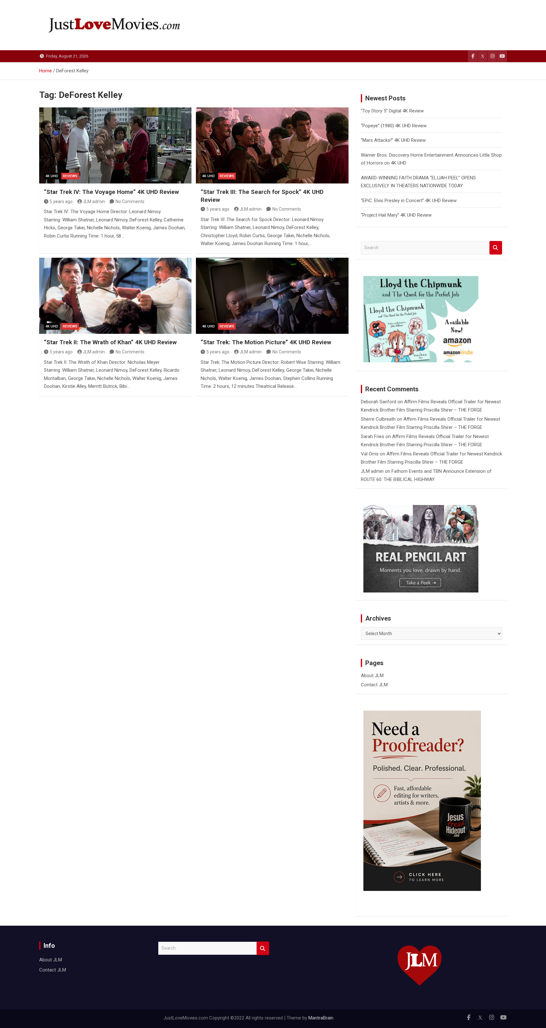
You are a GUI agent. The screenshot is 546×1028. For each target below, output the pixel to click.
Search (495, 248)
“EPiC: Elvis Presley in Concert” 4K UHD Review (409, 200)
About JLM (372, 675)
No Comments (130, 201)
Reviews (70, 176)
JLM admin (94, 201)
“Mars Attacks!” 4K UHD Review (393, 140)
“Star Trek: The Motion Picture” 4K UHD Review (266, 342)
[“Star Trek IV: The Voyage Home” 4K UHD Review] (115, 145)
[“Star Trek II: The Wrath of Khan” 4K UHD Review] (115, 296)
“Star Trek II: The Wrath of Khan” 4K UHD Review (110, 342)
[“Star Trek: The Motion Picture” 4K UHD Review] (272, 296)
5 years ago (61, 201)
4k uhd (52, 176)
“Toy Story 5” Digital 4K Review (392, 111)
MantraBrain (320, 1018)
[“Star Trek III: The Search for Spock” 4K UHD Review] (272, 145)
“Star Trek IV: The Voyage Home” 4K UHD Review (111, 191)
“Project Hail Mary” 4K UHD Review (396, 215)
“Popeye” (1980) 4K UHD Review (394, 126)
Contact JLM (374, 685)
